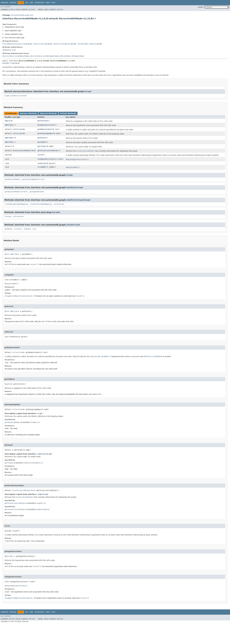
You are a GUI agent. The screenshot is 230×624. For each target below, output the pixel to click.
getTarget (41, 146)
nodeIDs (27, 229)
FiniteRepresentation (12, 44)
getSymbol (41, 142)
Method (32, 9)
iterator (18, 229)
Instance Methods (28, 113)
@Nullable (9, 125)
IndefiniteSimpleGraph (63, 44)
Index (48, 2)
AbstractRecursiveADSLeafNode (15, 56)
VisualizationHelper (22, 151)
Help (53, 2)
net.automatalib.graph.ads (22, 15)
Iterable (81, 44)
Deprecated (39, 2)
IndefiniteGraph (40, 44)
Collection (17, 129)
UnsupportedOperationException (18, 296)
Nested (11, 9)
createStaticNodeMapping (41, 204)
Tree (31, 2)
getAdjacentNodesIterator (16, 192)
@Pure (7, 254)
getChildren (42, 121)
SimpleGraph (94, 44)
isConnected (59, 204)
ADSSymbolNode (77, 56)
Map (6, 121)
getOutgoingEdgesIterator (33, 179)
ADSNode (5, 50)
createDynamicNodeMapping (16, 204)
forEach (8, 216)
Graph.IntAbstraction (14, 96)
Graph (25, 44)
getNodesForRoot (44, 129)
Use (26, 2)
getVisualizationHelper (48, 151)
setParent (41, 163)
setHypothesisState (46, 159)
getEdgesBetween (37, 192)
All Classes (5, 7)
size (34, 229)
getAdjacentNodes (12, 179)
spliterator (18, 216)
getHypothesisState (46, 125)
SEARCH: (201, 7)
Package (13, 2)
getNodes (8, 229)
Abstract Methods (48, 113)
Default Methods (68, 113)
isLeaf (40, 155)
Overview (4, 2)
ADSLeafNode (65, 56)
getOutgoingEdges (45, 133)
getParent (41, 138)
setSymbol (41, 167)
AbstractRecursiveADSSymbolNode (44, 56)
